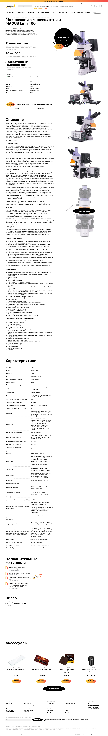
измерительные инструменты (80, 12)
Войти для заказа (59, 46)
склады (49, 712)
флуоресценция (44, 545)
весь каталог (97, 12)
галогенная (33, 481)
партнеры (50, 710)
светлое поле (34, 545)
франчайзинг (60, 4)
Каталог (13, 17)
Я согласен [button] (87, 734)
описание (10, 104)
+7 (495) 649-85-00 (93, 705)
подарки (67, 710)
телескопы (10, 12)
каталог (36, 4)
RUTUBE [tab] (9, 603)
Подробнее (77, 734)
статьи (67, 706)
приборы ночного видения (29, 710)
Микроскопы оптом (21, 17)
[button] (91, 6)
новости (55, 6)
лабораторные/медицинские (39, 539)
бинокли (31, 12)
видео (16, 108)
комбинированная (36, 542)
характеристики (23, 104)
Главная (7, 17)
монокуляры (63, 12)
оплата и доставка (70, 703)
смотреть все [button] (84, 211)
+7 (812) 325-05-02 (93, 709)
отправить (37, 720)
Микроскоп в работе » (12, 140)
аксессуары (41, 108)
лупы (54, 12)
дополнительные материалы (42, 104)
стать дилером (51, 4)
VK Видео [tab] (25, 603)
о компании (43, 4)
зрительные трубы (43, 12)
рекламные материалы (72, 708)
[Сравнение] (96, 6)
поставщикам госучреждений (73, 4)
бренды (36, 6)
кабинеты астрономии (46, 6)
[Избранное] (94, 6)
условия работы (63, 6)
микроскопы (21, 12)
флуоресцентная (43, 481)
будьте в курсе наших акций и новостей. (18, 717)
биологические (35, 388)
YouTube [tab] (17, 603)
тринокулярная (35, 392)
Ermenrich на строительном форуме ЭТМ (54, 1)
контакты (71, 6)
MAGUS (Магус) (35, 84)
